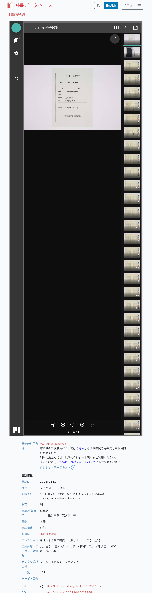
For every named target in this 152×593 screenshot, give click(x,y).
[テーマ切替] (98, 5)
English (111, 5)
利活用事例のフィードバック (77, 462)
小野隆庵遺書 (48, 534)
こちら (80, 448)
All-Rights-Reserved (53, 444)
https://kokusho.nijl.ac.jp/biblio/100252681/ (73, 586)
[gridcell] (29, 5)
